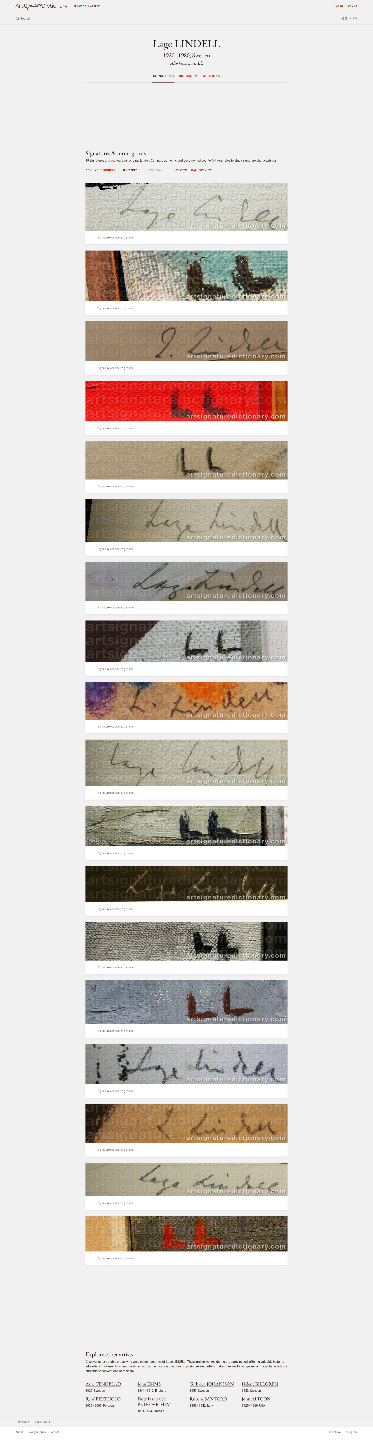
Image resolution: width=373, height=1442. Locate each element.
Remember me (139, 731)
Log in (152, 741)
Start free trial (220, 750)
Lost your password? (137, 761)
